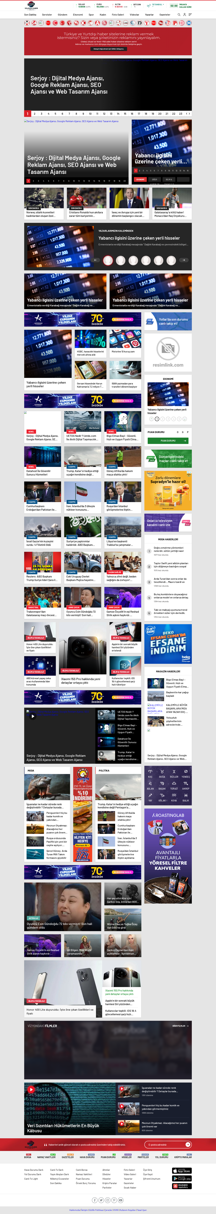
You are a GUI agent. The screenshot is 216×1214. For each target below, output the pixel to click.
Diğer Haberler (154, 180)
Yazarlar (149, 14)
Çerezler (108, 1210)
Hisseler (127, 1156)
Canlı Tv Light (31, 1178)
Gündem (62, 14)
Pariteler (143, 1156)
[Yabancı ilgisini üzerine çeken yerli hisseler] (48, 354)
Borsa (27, 1156)
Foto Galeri (118, 14)
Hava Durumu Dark (33, 1169)
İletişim (84, 1210)
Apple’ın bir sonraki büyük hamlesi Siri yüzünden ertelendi (119, 1002)
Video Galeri (130, 1174)
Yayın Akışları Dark (59, 1174)
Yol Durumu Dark (32, 1174)
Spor (91, 14)
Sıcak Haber (130, 1187)
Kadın (103, 14)
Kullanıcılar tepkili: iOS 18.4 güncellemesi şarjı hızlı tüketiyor (120, 1012)
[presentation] (187, 113)
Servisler (47, 14)
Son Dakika (30, 14)
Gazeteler (165, 14)
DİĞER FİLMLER (179, 1026)
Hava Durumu (87, 1156)
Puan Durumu (108, 1156)
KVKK (116, 1210)
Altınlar (106, 1169)
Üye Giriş (147, 1169)
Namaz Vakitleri (46, 1156)
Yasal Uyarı (142, 1210)
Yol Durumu (161, 1156)
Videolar (134, 14)
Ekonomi (78, 14)
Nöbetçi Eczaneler (59, 1178)
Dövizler (106, 1174)
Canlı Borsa (81, 1169)
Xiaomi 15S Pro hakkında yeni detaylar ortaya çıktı (119, 992)
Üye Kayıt (148, 1174)
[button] (27, 113)
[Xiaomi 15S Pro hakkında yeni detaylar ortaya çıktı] (121, 973)
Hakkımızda (74, 1210)
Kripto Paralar (183, 1156)
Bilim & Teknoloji (169, 180)
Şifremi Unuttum (151, 1178)
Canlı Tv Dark (56, 1169)
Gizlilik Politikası (96, 1210)
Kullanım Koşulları (128, 1210)
